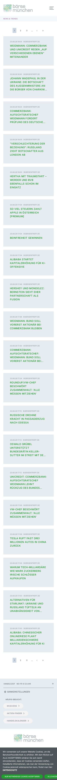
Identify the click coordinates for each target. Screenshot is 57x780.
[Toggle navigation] (52, 8)
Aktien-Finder (14, 713)
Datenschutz (10, 770)
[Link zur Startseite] (15, 8)
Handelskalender (16, 721)
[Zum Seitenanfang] (53, 684)
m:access (12, 706)
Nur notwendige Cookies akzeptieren (22, 776)
